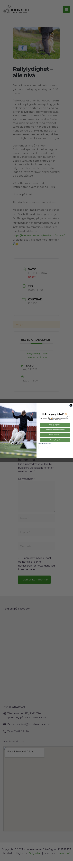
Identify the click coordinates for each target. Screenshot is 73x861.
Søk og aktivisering (54, 434)
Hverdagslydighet (55, 439)
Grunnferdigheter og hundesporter (55, 429)
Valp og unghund (54, 424)
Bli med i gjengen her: (45, 444)
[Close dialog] (70, 405)
